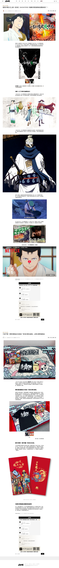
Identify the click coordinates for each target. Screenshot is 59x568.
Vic (6, 337)
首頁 (3, 5)
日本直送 (28, 513)
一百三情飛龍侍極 (36, 279)
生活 (5, 5)
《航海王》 (23, 45)
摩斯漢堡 (25, 513)
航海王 (33, 513)
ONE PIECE (32, 279)
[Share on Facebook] (48, 11)
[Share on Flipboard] (52, 11)
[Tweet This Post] (50, 11)
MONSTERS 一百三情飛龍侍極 (25, 279)
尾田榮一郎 (41, 279)
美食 (7, 332)
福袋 (30, 513)
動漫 (7, 5)
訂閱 (42, 319)
